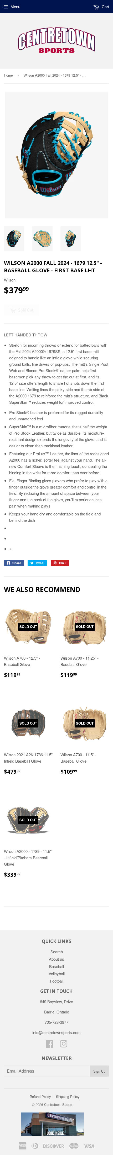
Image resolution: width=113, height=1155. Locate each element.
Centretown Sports (58, 1104)
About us (56, 959)
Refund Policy (40, 1096)
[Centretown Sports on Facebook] (49, 1045)
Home (8, 75)
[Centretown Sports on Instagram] (64, 1045)
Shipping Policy (68, 1096)
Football (56, 981)
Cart (105, 6)
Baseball (56, 966)
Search (56, 951)
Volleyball (57, 973)
